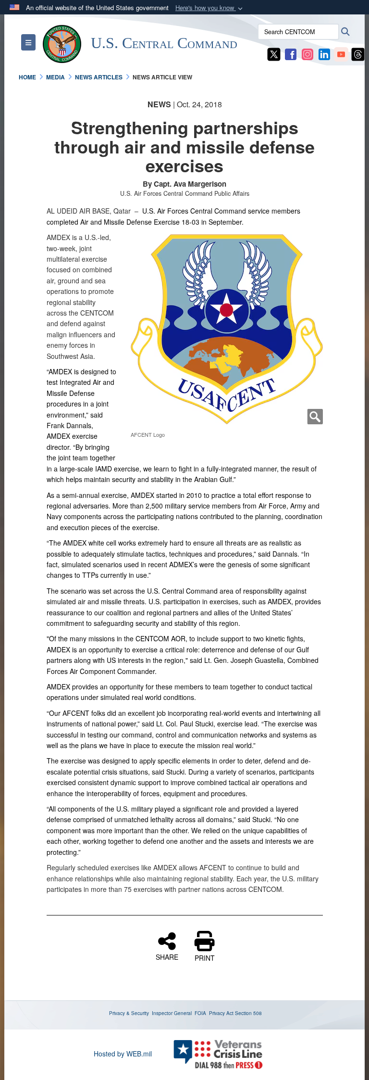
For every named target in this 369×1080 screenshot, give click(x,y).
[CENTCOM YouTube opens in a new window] (341, 53)
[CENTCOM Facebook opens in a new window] (290, 53)
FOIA (200, 1013)
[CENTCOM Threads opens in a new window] (358, 53)
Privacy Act (221, 1013)
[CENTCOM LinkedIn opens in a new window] (324, 53)
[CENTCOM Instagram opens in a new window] (307, 53)
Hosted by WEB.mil (123, 1053)
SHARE (167, 956)
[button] (210, 8)
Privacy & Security (129, 1013)
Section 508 (248, 1013)
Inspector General (172, 1013)
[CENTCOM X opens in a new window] (274, 53)
